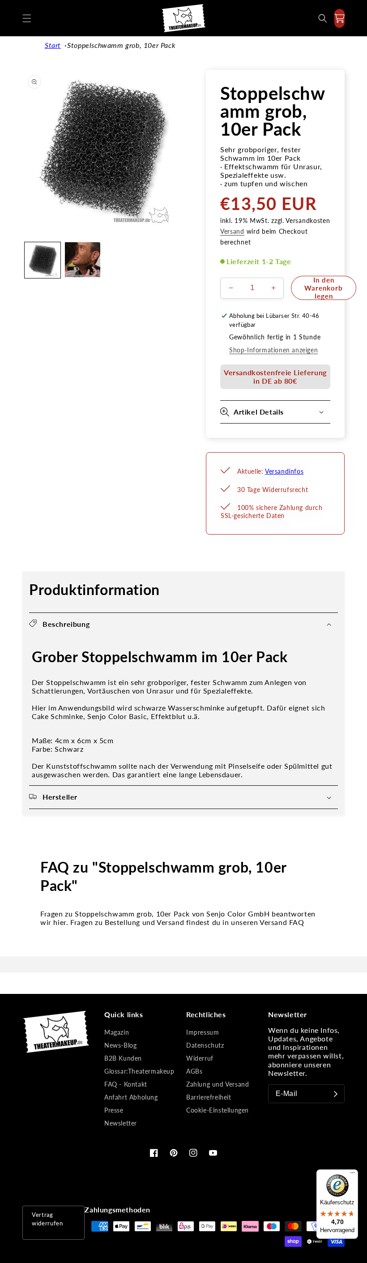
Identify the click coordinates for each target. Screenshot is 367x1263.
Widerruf (199, 1058)
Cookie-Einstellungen (217, 1110)
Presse (114, 1110)
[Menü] (352, 1174)
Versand (232, 231)
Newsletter (120, 1123)
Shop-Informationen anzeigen (273, 350)
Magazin (116, 1032)
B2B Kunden (123, 1058)
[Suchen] (322, 18)
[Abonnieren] (335, 1093)
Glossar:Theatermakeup (139, 1071)
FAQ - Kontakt (125, 1084)
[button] (27, 18)
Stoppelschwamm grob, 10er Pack (121, 45)
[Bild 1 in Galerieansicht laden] (42, 260)
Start (53, 45)
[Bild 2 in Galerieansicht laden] (83, 260)
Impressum (202, 1032)
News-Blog (120, 1045)
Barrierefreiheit (208, 1097)
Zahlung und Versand (217, 1084)
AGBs (194, 1071)
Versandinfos (284, 471)
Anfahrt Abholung (131, 1097)
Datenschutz (205, 1045)
